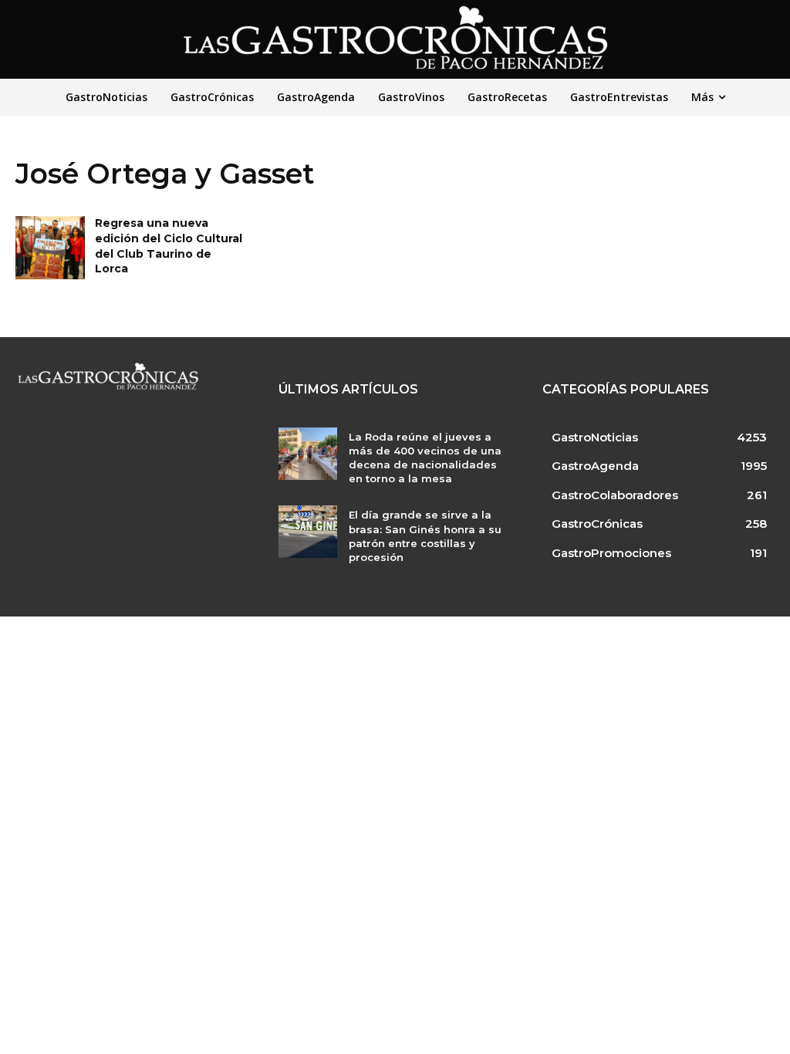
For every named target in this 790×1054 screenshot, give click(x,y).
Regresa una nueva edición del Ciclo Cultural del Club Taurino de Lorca (168, 245)
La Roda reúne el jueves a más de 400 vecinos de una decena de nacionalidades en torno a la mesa (425, 458)
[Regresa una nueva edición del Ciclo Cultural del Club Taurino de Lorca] (50, 247)
